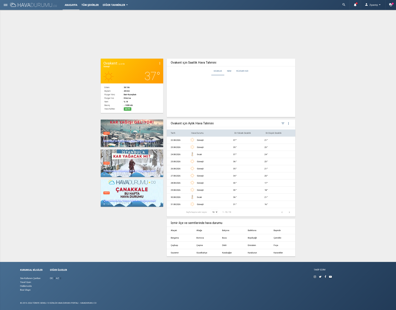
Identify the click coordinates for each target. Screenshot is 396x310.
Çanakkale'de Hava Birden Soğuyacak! (129, 200)
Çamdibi (277, 238)
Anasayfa (71, 5)
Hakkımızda (26, 286)
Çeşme (199, 245)
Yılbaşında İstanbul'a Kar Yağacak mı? (129, 170)
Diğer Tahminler (116, 5)
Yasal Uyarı (25, 282)
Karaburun (252, 253)
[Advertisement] (198, 34)
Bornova (200, 238)
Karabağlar (227, 253)
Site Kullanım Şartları (30, 278)
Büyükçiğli (252, 238)
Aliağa (199, 230)
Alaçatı (174, 230)
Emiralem (252, 245)
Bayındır (277, 230)
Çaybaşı (174, 245)
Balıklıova (252, 230)
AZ (58, 278)
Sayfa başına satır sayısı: (197, 212)
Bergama (175, 238)
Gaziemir (175, 253)
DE (52, 278)
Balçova (225, 230)
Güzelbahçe (201, 253)
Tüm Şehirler (90, 5)
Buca (224, 238)
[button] (343, 5)
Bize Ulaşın (25, 290)
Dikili (224, 245)
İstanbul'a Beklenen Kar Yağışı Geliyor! (129, 140)
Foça (276, 245)
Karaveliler (278, 253)
